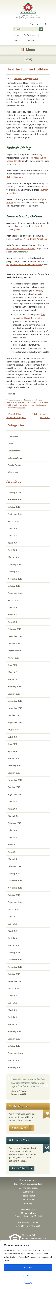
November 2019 (15, 500)
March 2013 (13, 945)
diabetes (18, 402)
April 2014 (12, 852)
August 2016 (13, 730)
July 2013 (12, 916)
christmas (10, 402)
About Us (28, 1191)
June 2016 (12, 744)
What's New (13, 472)
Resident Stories (15, 451)
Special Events (14, 465)
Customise (28, 1275)
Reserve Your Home (28, 1188)
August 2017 (13, 658)
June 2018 (12, 607)
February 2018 (14, 629)
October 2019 (14, 507)
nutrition (31, 405)
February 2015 (14, 823)
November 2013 (15, 888)
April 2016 (12, 751)
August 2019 (13, 521)
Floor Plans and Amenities (28, 1184)
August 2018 (13, 600)
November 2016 (15, 708)
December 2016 (15, 701)
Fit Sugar (37, 290)
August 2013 (13, 909)
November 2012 (15, 967)
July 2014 (12, 830)
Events (16, 40)
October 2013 (14, 895)
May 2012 (12, 1010)
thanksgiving (40, 405)
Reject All (28, 1283)
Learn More (21, 1128)
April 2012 (12, 1017)
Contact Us (30, 40)
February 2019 (14, 564)
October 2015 (14, 787)
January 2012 (14, 1039)
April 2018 (12, 622)
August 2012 (13, 988)
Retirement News (15, 458)
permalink (21, 407)
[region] (28, 1264)
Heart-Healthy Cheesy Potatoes (20, 248)
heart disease (38, 402)
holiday (25, 405)
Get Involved (28, 1199)
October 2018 (14, 586)
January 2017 (14, 694)
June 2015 (12, 801)
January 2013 (14, 952)
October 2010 (14, 1046)
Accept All (28, 1267)
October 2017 (14, 643)
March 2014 (13, 859)
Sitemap (28, 1203)
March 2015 (13, 816)
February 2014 (14, 866)
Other (10, 443)
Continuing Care (28, 1180)
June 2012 (12, 1003)
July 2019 (12, 528)
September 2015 (15, 794)
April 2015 (12, 809)
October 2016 (14, 715)
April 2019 (12, 550)
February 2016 (14, 766)
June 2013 (12, 924)
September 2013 (15, 902)
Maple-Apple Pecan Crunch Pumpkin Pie (24, 264)
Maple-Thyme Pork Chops (35, 239)
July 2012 (12, 996)
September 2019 (15, 514)
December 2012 (15, 960)
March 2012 (13, 1024)
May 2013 (12, 931)
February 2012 (14, 1031)
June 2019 (12, 536)
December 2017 (15, 636)
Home (16, 35)
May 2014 (12, 845)
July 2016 (12, 737)
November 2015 (15, 780)
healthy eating (27, 402)
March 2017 (13, 679)
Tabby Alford (33, 79)
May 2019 (12, 543)
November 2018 (15, 579)
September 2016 (15, 722)
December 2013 (15, 881)
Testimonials (28, 1195)
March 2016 (13, 758)
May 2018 (12, 615)
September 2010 (15, 1053)
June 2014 (12, 837)
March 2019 (13, 557)
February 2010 (14, 1067)
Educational (28, 400)
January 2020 (14, 492)
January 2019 (14, 571)
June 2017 (12, 665)
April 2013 (12, 938)
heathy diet (17, 405)
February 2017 (14, 686)
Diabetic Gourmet (14, 177)
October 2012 (14, 974)
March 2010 (13, 1060)
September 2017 (15, 651)
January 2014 (14, 873)
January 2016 (14, 773)
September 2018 (15, 593)
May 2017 (12, 672)
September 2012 (15, 981)
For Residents (30, 35)
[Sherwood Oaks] (28, 11)
